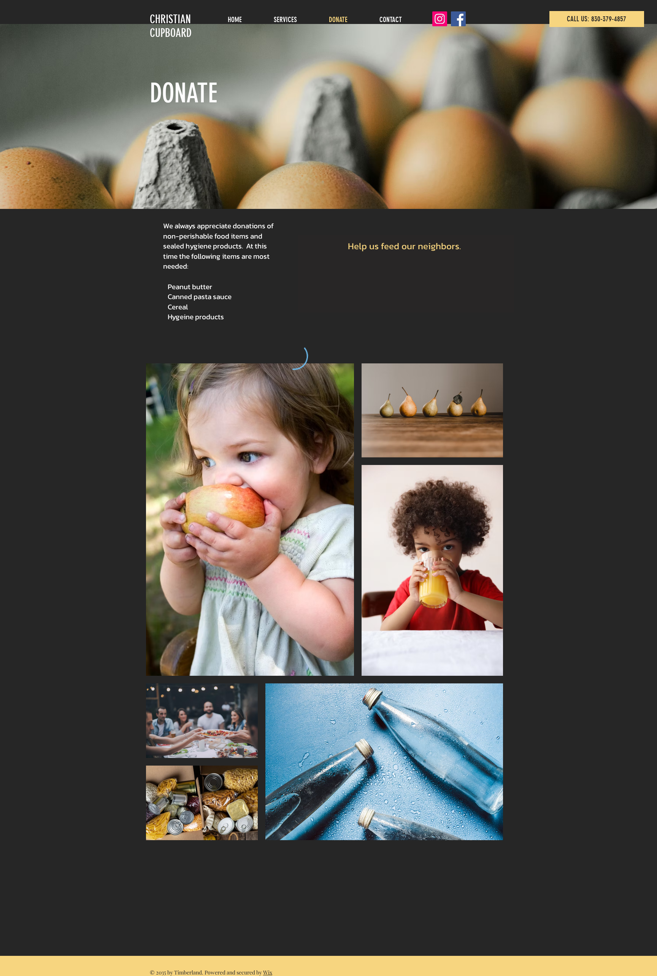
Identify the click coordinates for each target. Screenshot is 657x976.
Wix (267, 972)
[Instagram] (439, 18)
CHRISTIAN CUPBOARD (171, 26)
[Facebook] (458, 18)
